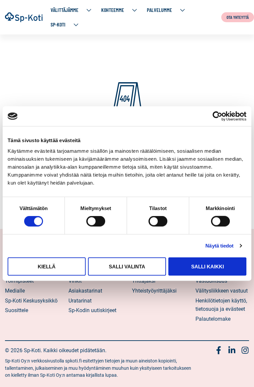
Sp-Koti (58, 24)
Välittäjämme (64, 10)
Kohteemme (112, 10)
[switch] (95, 221)
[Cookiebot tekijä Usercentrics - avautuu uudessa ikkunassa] (217, 116)
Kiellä (47, 266)
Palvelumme (159, 10)
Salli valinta (127, 266)
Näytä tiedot (219, 246)
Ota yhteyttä (238, 17)
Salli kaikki (207, 266)
